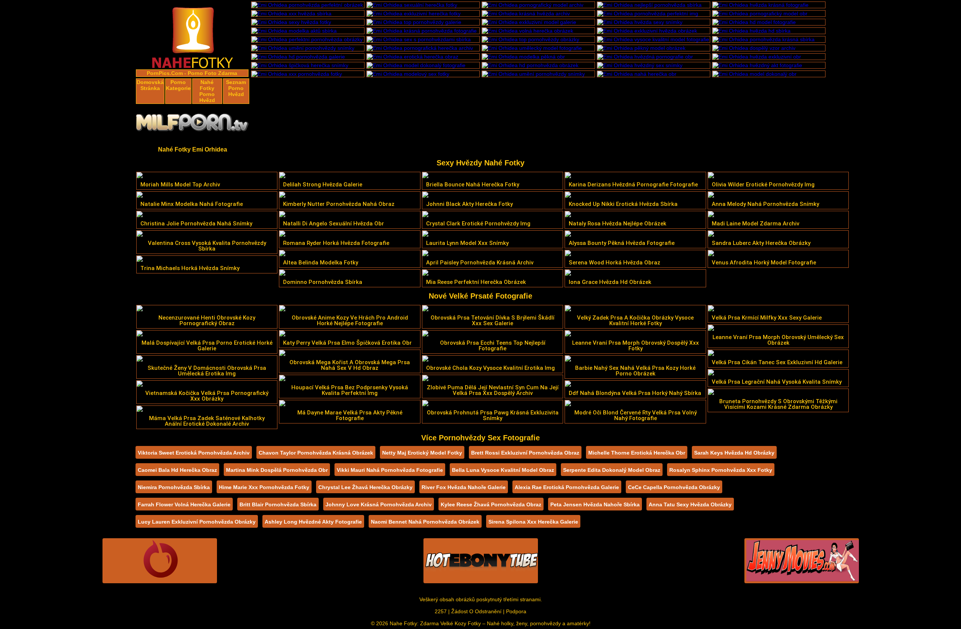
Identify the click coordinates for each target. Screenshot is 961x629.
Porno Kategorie (178, 85)
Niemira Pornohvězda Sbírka (174, 487)
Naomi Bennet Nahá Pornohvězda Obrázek (425, 522)
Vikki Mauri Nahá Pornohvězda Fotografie (390, 470)
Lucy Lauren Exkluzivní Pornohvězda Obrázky (197, 522)
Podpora (516, 611)
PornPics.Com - (166, 73)
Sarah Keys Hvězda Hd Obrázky (734, 453)
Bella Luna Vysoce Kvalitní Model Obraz (503, 470)
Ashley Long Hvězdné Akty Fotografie (313, 522)
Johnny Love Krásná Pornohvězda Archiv (378, 504)
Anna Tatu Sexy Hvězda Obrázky (690, 504)
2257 (441, 611)
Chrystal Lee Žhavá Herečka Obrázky (365, 487)
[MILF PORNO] (192, 124)
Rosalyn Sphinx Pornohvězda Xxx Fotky (720, 470)
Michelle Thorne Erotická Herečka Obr (636, 453)
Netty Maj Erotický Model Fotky (422, 453)
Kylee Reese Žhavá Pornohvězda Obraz (491, 504)
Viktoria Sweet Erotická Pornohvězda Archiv (194, 453)
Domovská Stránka (150, 85)
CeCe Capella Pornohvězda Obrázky (674, 487)
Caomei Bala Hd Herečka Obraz (177, 470)
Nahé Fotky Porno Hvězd (207, 91)
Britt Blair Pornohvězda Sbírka (277, 504)
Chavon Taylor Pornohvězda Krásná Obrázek (316, 453)
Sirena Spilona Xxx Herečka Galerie (533, 522)
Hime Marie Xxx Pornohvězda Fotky (264, 487)
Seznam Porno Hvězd (236, 88)
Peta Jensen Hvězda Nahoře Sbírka (595, 504)
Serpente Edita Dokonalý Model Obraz (611, 470)
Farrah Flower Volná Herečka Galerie (184, 504)
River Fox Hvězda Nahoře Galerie (464, 487)
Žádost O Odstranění (476, 611)
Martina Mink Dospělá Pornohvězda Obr (277, 470)
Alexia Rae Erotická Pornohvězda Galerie (567, 487)
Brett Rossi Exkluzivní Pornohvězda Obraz (525, 453)
